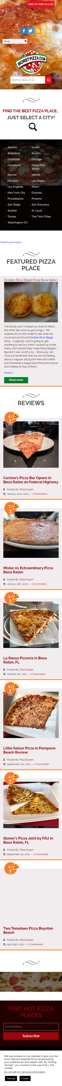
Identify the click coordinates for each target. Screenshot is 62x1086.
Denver (12, 174)
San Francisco (40, 204)
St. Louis (37, 210)
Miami (35, 186)
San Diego (14, 204)
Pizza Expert (26, 489)
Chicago (37, 159)
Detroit (36, 174)
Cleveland (14, 165)
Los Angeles (15, 186)
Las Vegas (38, 180)
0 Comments (39, 493)
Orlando (37, 192)
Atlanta (12, 147)
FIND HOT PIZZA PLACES (41, 4)
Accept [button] (25, 1078)
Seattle (12, 210)
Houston (13, 180)
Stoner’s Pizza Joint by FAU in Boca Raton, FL (28, 840)
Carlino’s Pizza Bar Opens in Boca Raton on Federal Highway (30, 480)
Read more (16, 379)
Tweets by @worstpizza (10, 242)
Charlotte (14, 159)
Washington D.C (18, 222)
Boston (36, 153)
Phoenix (37, 198)
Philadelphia (15, 198)
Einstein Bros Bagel (41, 337)
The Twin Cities (41, 216)
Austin (36, 147)
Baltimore (14, 153)
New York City (16, 192)
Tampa (12, 216)
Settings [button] (11, 1078)
